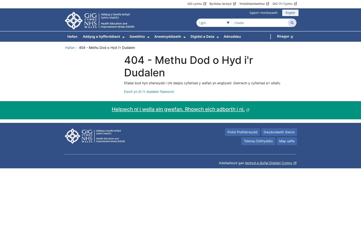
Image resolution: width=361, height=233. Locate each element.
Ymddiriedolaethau (252, 3)
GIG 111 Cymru (282, 3)
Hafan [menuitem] (72, 36)
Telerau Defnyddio (258, 141)
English (290, 12)
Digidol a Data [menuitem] (202, 36)
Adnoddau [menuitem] (232, 36)
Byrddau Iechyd (220, 3)
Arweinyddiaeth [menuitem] (167, 36)
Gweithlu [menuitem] (137, 36)
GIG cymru (194, 3)
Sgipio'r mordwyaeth (263, 12)
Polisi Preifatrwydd (242, 132)
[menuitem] (123, 37)
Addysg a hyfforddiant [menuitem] (101, 36)
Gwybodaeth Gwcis (279, 132)
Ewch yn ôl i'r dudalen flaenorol (149, 91)
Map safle (287, 141)
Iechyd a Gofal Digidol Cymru (268, 163)
